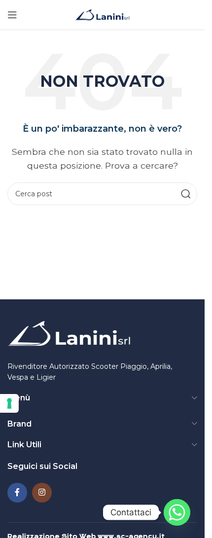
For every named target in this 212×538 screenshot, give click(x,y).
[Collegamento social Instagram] (42, 492)
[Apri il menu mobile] (12, 15)
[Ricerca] (186, 193)
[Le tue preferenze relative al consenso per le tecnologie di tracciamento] (9, 403)
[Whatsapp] (177, 512)
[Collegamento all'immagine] (69, 334)
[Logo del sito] (102, 14)
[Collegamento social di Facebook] (17, 492)
